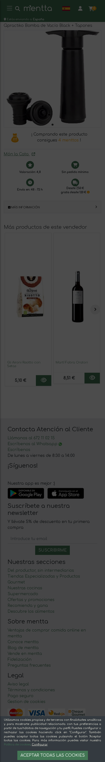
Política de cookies (17, 744)
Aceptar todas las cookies (53, 755)
